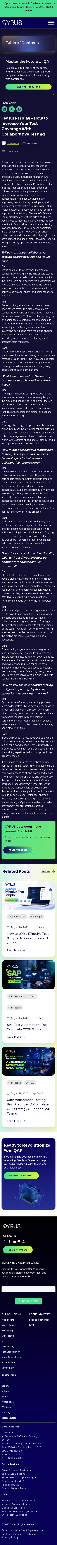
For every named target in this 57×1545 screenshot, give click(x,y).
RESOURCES (9, 1375)
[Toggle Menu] (51, 23)
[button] (4, 109)
